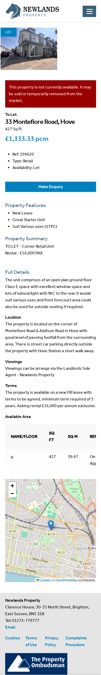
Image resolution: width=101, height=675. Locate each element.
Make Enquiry (50, 186)
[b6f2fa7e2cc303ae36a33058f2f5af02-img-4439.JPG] (29, 49)
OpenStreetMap (66, 580)
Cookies (12, 638)
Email (10, 627)
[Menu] (89, 11)
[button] (51, 525)
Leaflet (44, 580)
